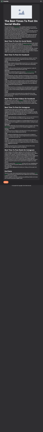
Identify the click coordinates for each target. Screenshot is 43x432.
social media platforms (30, 71)
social (24, 44)
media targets (29, 44)
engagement (7, 127)
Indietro (6, 182)
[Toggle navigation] (41, 1)
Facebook (21, 100)
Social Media (16, 27)
